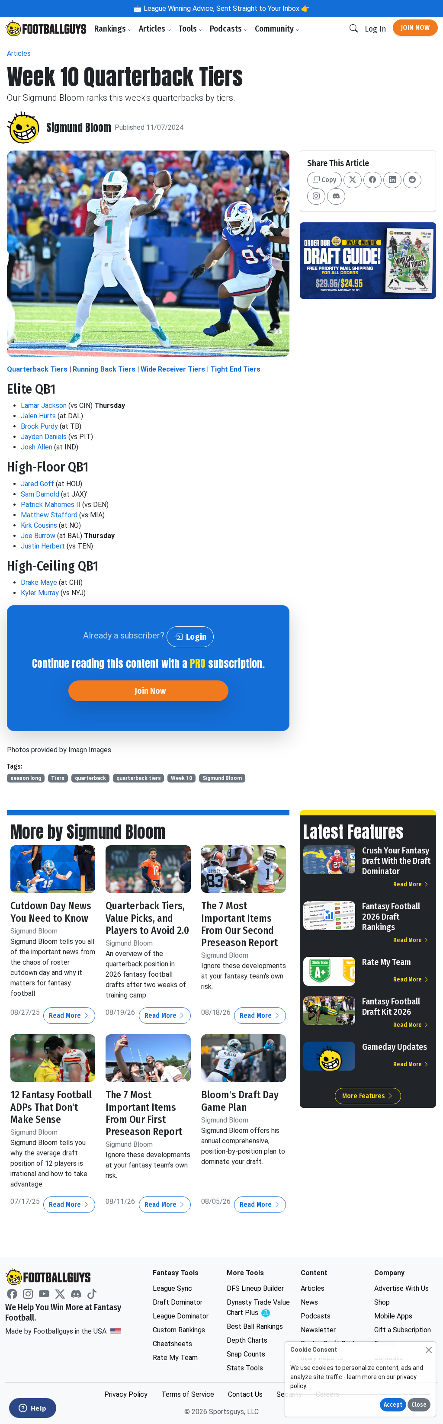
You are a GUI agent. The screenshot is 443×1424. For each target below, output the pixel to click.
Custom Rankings (179, 1330)
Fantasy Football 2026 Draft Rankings (391, 916)
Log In (375, 29)
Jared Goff (37, 484)
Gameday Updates (394, 1047)
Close (419, 1404)
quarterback (90, 778)
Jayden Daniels (44, 437)
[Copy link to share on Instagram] (316, 196)
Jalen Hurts (38, 416)
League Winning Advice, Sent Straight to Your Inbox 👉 (226, 8)
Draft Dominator (177, 1302)
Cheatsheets (172, 1344)
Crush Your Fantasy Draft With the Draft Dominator (396, 860)
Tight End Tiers (235, 369)
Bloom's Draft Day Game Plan (240, 1101)
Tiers (57, 778)
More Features (364, 1096)
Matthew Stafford (49, 515)
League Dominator (181, 1316)
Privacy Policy (126, 1394)
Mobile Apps (393, 1316)
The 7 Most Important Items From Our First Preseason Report (144, 1113)
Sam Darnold (40, 494)
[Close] (428, 1349)
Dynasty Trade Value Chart (258, 1308)
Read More (66, 1015)
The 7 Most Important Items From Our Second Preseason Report (239, 924)
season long (25, 778)
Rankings (111, 29)
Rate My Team (386, 962)
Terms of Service (187, 1394)
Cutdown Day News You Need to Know (50, 912)
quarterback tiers (138, 778)
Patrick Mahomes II (50, 504)
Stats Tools (245, 1368)
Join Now (415, 27)
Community (275, 29)
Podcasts (227, 29)
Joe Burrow (38, 536)
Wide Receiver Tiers (173, 369)
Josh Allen (36, 447)
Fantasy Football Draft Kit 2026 (391, 1006)
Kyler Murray (40, 593)
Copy (328, 180)
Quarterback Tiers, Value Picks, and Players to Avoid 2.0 (147, 918)
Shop (382, 1302)
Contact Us (245, 1394)
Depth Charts (247, 1340)
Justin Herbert (43, 546)
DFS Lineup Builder (255, 1288)
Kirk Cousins (39, 525)
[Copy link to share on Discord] (336, 196)
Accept (393, 1404)
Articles (153, 29)
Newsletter (318, 1330)
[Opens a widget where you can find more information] (32, 1409)
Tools (188, 29)
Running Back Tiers (104, 369)
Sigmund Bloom (78, 128)
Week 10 (181, 778)
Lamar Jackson (44, 405)
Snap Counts (246, 1354)
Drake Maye (39, 582)
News (309, 1302)
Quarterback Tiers (37, 369)
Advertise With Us (401, 1288)
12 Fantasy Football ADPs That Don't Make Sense (51, 1107)
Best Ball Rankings (255, 1326)
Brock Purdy (39, 426)
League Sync (172, 1288)
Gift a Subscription (402, 1330)
